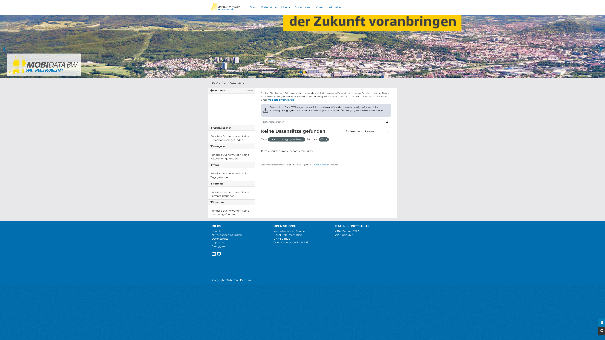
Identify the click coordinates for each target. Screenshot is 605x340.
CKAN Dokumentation (288, 234)
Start (253, 7)
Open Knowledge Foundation (292, 242)
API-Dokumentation (320, 165)
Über (284, 7)
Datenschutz (220, 238)
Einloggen (218, 246)
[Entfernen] (303, 140)
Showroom (302, 7)
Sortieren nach (354, 131)
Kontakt (217, 231)
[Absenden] (387, 122)
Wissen (319, 7)
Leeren (249, 90)
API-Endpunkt (344, 234)
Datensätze (269, 7)
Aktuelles (335, 7)
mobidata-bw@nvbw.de (281, 99)
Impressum (219, 242)
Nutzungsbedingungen (227, 234)
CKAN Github (282, 238)
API (302, 165)
